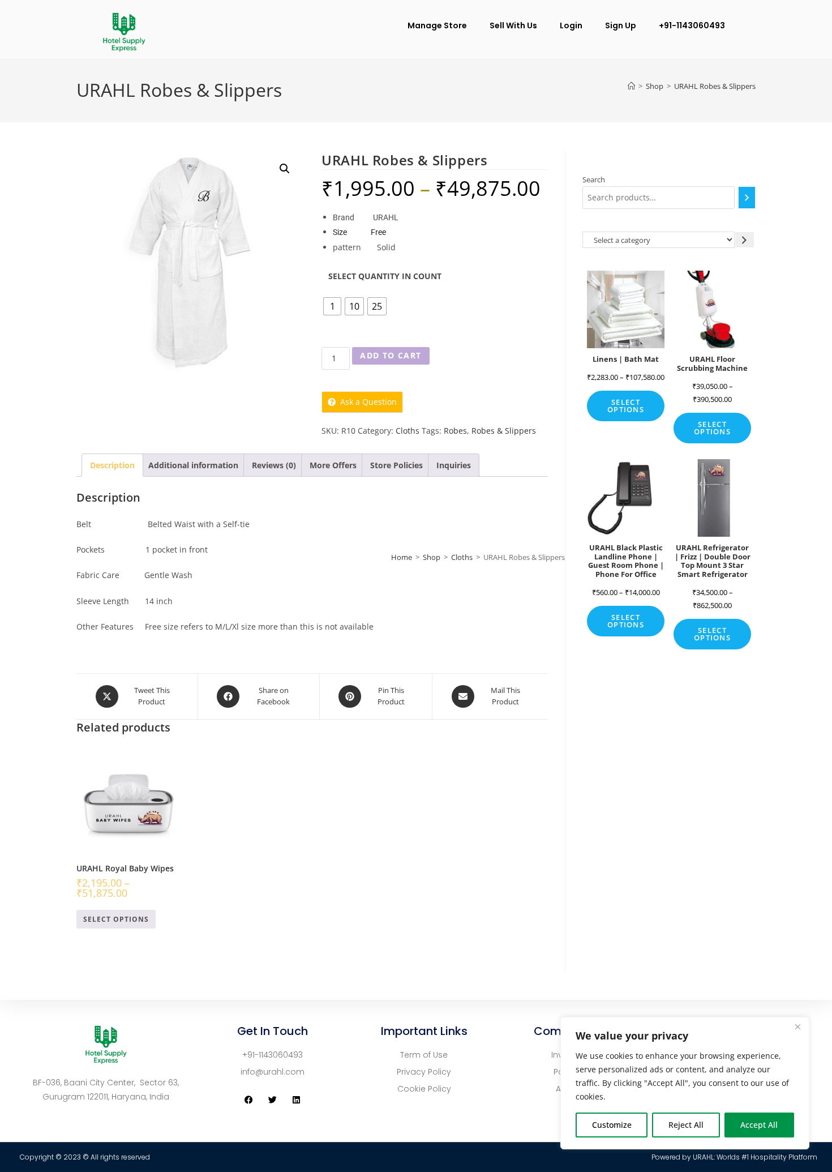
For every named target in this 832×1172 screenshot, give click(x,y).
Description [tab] (112, 465)
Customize (612, 1124)
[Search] (747, 197)
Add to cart (390, 355)
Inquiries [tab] (453, 465)
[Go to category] (744, 240)
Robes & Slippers (503, 430)
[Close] (797, 1026)
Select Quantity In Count (384, 276)
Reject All (686, 1124)
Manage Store (437, 25)
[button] (285, 169)
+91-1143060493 (692, 25)
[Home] (631, 86)
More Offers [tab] (333, 465)
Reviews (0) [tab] (274, 465)
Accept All (759, 1124)
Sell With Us (513, 25)
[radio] (332, 306)
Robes (455, 430)
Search (593, 179)
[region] (684, 1083)
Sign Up (620, 25)
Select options (116, 919)
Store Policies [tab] (396, 465)
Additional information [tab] (193, 465)
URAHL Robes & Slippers (715, 86)
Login (571, 25)
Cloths (407, 430)
